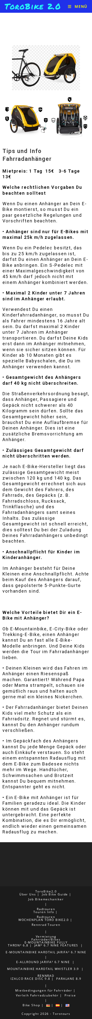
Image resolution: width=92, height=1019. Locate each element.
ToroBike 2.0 (33, 6)
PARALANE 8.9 (68, 979)
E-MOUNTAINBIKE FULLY (46, 942)
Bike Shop (31, 1005)
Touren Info (43, 912)
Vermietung (46, 936)
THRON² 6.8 (18, 945)
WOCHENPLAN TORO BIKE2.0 (43, 920)
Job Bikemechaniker (46, 899)
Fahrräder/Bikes (46, 939)
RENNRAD (46, 976)
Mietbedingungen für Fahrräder (43, 990)
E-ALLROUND (27, 962)
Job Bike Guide (55, 894)
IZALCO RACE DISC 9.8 (30, 979)
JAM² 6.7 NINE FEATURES (56, 945)
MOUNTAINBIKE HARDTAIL (30, 969)
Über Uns (27, 894)
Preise (70, 995)
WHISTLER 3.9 (67, 969)
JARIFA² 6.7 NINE (71, 952)
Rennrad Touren (46, 925)
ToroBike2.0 (46, 891)
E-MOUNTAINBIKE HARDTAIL (31, 952)
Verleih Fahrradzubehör (37, 995)
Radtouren (46, 909)
